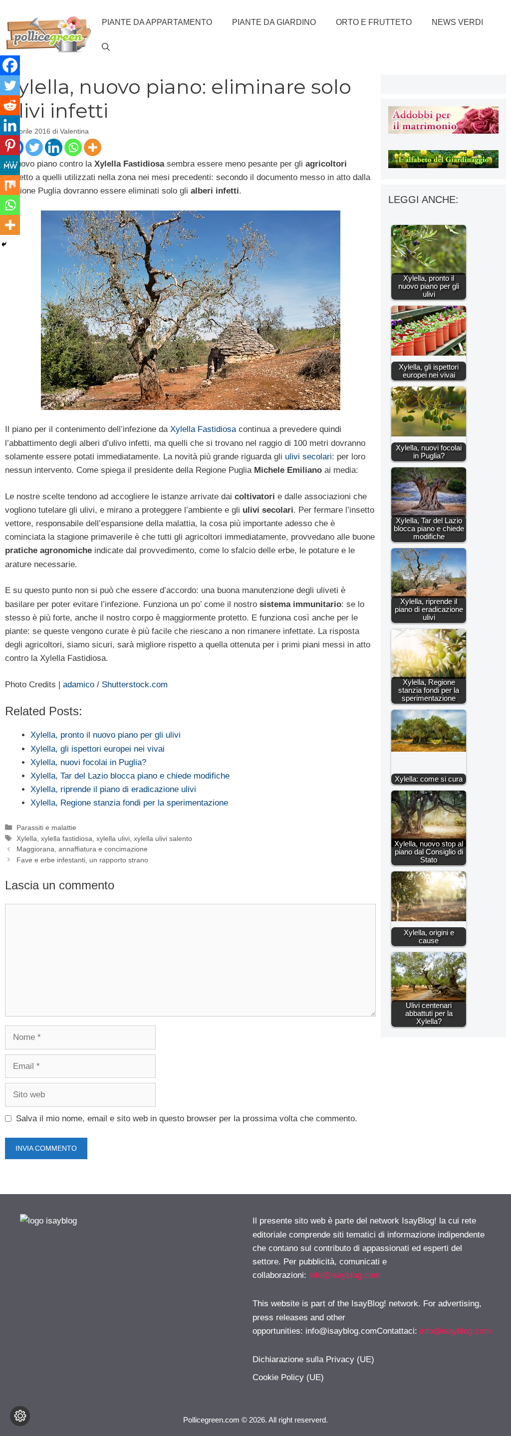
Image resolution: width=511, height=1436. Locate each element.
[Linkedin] (53, 147)
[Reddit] (10, 105)
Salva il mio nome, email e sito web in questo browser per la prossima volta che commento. (186, 1118)
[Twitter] (34, 147)
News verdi (457, 22)
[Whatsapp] (73, 147)
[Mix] (10, 185)
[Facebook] (10, 65)
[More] (92, 147)
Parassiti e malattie (46, 827)
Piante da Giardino (274, 22)
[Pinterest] (10, 145)
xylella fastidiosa (66, 838)
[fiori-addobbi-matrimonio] (443, 131)
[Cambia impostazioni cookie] (20, 1416)
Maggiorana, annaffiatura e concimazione (82, 849)
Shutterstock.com (135, 684)
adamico (78, 684)
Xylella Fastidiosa (203, 429)
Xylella (26, 838)
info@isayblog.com (344, 1275)
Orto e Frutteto (374, 22)
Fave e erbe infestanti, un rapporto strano (82, 860)
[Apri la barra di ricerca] (106, 47)
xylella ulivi (113, 838)
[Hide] (4, 244)
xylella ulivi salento (163, 838)
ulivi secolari (308, 456)
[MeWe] (10, 165)
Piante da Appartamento (157, 22)
